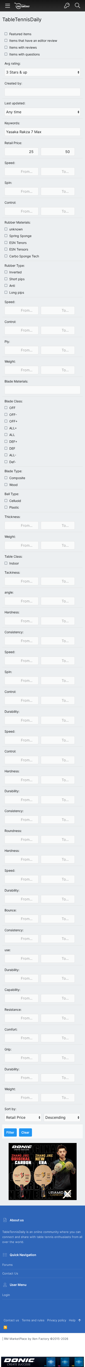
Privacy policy (56, 1320)
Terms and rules (33, 1320)
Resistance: (13, 1009)
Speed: (10, 163)
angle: (9, 592)
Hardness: (12, 612)
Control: (10, 202)
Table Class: (13, 556)
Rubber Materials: (18, 222)
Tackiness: (12, 572)
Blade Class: (14, 401)
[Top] (79, 1320)
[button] (7, 6)
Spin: (8, 183)
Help (72, 1320)
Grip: (8, 1049)
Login (6, 1295)
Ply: (7, 341)
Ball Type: (12, 494)
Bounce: (11, 910)
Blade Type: (13, 471)
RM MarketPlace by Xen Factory (36, 1339)
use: (8, 950)
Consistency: (14, 632)
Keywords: (12, 123)
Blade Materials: (16, 381)
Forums (7, 1265)
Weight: (10, 361)
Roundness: (13, 831)
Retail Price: (13, 143)
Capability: (12, 990)
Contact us (10, 1273)
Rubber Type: (15, 265)
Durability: (12, 711)
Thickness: (12, 517)
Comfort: (11, 1029)
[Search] (77, 6)
